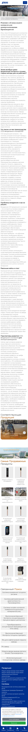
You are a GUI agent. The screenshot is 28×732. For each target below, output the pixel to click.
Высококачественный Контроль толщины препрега (14, 634)
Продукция (10, 729)
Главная (3, 17)
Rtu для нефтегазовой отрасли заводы (14, 641)
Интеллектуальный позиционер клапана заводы (14, 659)
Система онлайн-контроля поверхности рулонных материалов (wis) (14, 609)
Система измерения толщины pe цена (14, 593)
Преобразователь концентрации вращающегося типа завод (14, 626)
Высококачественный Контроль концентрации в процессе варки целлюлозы (14, 618)
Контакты (24, 729)
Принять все (14, 723)
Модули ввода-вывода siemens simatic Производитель (14, 652)
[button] (24, 432)
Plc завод (5, 647)
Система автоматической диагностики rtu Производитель (14, 601)
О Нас (17, 729)
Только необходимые (14, 719)
